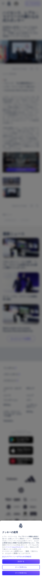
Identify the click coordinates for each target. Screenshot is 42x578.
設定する (21, 561)
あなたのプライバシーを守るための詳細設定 (16, 556)
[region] (21, 549)
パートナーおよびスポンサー (14, 547)
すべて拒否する (21, 567)
